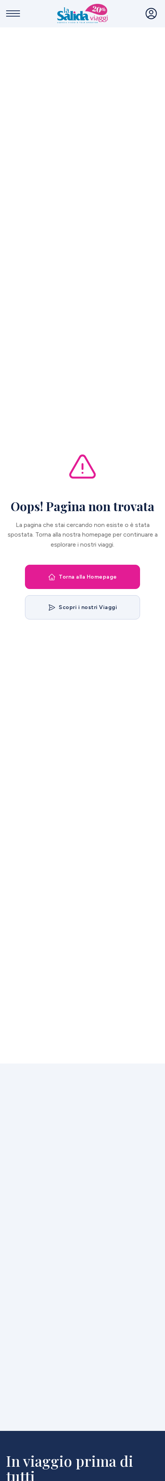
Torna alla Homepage (88, 577)
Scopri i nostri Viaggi (88, 607)
